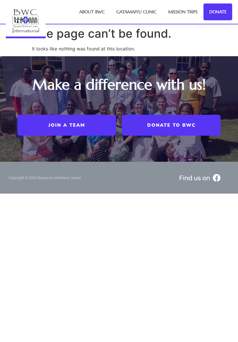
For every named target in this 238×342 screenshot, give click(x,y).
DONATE (217, 11)
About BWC (92, 11)
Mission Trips (183, 11)
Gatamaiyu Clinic (136, 11)
